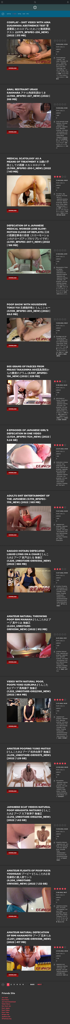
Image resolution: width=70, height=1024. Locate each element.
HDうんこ (59, 197)
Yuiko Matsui (60, 794)
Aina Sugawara (60, 57)
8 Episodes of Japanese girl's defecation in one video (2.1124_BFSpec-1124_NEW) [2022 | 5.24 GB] (29, 435)
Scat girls (62, 485)
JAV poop (65, 130)
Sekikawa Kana (61, 206)
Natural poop (63, 133)
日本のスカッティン (61, 293)
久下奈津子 (64, 858)
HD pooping (59, 780)
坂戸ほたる (64, 603)
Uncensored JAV (61, 854)
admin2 (58, 49)
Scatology (59, 68)
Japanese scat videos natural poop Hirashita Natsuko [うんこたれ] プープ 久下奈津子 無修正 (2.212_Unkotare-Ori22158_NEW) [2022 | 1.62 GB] (29, 813)
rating (19, 13)
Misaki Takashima (61, 409)
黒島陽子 (64, 738)
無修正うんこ (60, 417)
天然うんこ (61, 352)
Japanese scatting (61, 278)
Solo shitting (60, 285)
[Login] (68, 2)
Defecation (59, 271)
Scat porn (62, 66)
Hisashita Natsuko (61, 842)
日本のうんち (64, 213)
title (27, 13)
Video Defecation (61, 602)
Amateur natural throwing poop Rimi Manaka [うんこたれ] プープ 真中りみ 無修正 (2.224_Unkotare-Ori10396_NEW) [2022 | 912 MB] (29, 623)
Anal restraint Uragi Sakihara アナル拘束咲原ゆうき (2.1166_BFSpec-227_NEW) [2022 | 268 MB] (28, 94)
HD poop (62, 61)
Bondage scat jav (61, 336)
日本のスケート (63, 416)
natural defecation (62, 971)
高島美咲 (64, 419)
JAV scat (59, 200)
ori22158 (62, 849)
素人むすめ (61, 921)
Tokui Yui (63, 345)
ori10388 (59, 973)
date (15, 13)
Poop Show (59, 343)
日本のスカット (60, 146)
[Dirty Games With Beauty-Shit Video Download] (35, 7)
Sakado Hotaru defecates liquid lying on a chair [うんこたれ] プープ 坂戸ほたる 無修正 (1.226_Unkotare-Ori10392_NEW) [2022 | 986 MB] (29, 557)
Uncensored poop (61, 598)
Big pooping (60, 267)
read (24, 13)
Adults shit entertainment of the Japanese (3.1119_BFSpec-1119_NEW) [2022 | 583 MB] (28, 499)
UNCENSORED (60, 853)
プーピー (61, 142)
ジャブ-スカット (62, 348)
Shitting (61, 70)
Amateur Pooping (61, 586)
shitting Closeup (61, 283)
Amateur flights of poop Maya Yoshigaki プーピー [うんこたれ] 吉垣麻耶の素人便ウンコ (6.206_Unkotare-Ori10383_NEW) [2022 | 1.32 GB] (29, 877)
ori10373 (59, 789)
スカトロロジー (60, 77)
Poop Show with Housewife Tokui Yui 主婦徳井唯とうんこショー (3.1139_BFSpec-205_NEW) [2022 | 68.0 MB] (28, 309)
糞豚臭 (58, 355)
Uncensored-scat (61, 600)
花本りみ (65, 975)
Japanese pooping (62, 199)
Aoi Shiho (59, 193)
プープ (58, 603)
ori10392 (59, 591)
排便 (65, 292)
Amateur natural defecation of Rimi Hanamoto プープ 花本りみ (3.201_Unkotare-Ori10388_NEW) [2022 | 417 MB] (29, 937)
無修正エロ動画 (62, 354)
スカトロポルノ (63, 75)
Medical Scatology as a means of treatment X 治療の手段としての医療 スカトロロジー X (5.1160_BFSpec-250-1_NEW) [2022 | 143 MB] (29, 165)
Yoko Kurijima (60, 736)
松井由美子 (61, 796)
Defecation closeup (62, 462)
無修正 (58, 605)
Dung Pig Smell (61, 338)
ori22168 (59, 727)
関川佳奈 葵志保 (60, 215)
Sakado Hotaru (60, 596)
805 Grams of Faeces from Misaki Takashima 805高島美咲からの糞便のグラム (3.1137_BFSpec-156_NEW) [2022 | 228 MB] (28, 372)
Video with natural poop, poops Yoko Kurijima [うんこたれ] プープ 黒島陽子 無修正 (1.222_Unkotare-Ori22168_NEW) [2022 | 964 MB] (29, 688)
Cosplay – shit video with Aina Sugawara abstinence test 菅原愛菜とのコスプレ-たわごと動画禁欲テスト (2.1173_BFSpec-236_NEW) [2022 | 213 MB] (28, 29)
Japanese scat (60, 276)
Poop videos (60, 135)
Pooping (59, 137)
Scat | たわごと (60, 46)
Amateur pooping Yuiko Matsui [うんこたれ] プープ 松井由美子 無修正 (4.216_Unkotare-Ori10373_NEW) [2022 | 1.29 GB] (29, 754)
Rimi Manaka (62, 667)
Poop (58, 851)
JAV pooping (60, 132)
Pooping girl (60, 595)
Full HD (58, 464)
